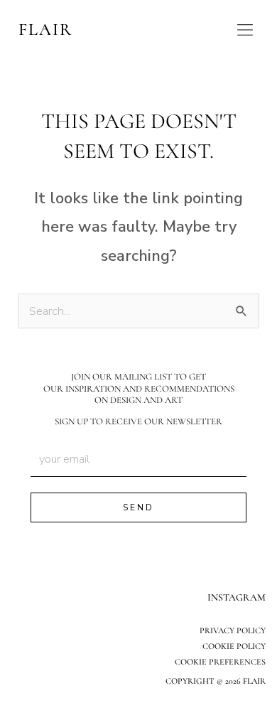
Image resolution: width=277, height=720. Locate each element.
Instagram (236, 597)
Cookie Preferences (220, 662)
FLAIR (45, 29)
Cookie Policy (234, 646)
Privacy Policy (233, 630)
